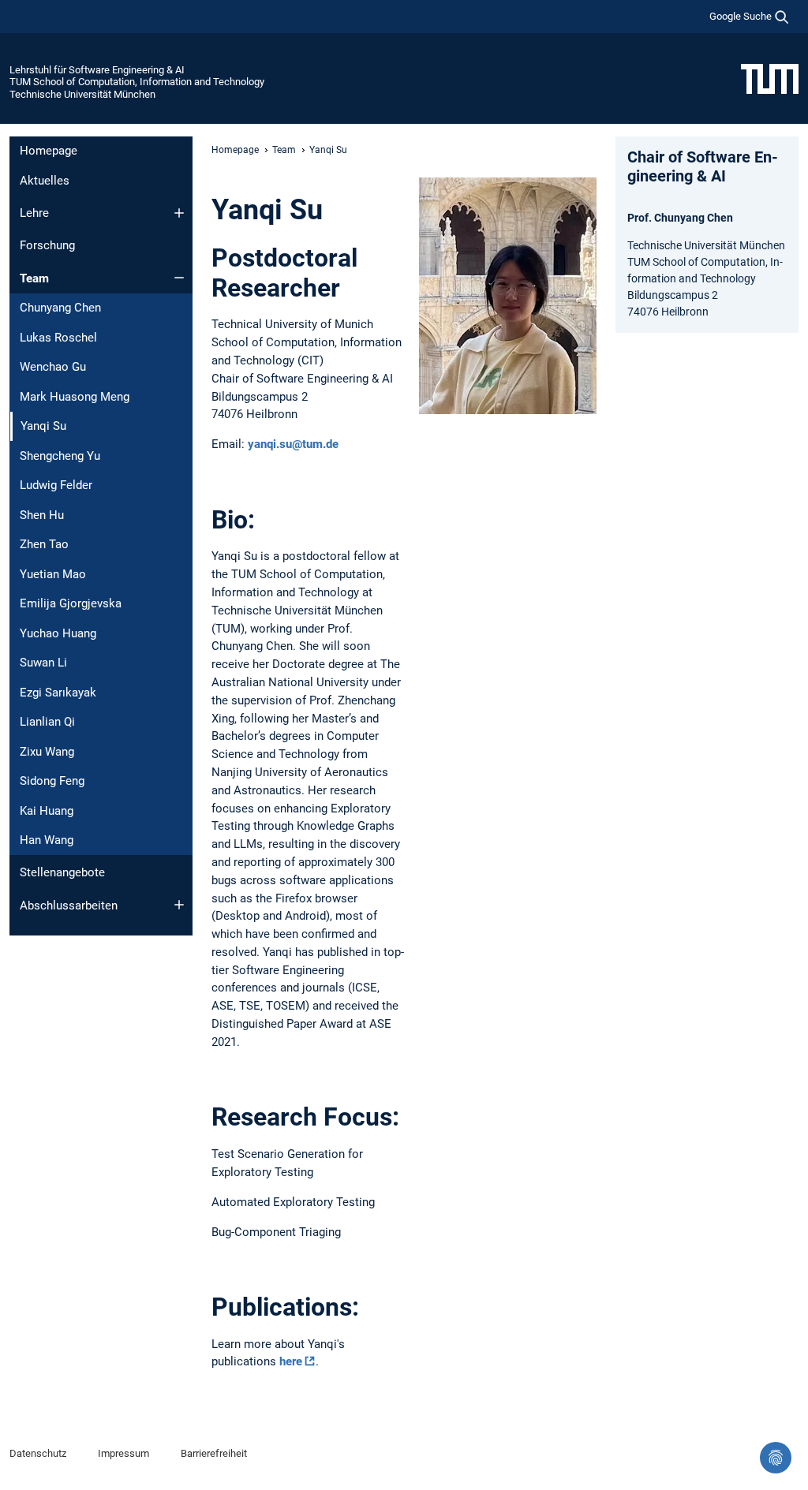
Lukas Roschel (58, 337)
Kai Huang (46, 811)
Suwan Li (43, 662)
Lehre (34, 213)
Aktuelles (44, 181)
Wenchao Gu (53, 367)
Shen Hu (42, 515)
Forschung (47, 245)
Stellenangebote (62, 872)
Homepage (48, 151)
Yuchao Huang (58, 633)
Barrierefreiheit (214, 1453)
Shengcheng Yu (60, 456)
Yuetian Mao (53, 574)
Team (34, 278)
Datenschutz (37, 1453)
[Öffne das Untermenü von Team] (179, 277)
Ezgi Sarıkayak (58, 692)
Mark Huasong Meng (74, 397)
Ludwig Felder (56, 485)
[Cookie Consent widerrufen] (775, 1457)
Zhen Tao (44, 544)
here (290, 1361)
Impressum (123, 1453)
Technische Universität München (82, 94)
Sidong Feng (52, 781)
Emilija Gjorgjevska (71, 603)
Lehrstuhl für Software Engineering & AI (97, 70)
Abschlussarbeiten (69, 905)
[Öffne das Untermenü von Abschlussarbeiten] (179, 904)
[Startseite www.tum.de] (770, 78)
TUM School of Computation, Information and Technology (136, 82)
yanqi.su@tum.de (293, 444)
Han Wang (46, 840)
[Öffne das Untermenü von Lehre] (179, 213)
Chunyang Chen (60, 308)
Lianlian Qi (47, 722)
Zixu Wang (47, 752)
